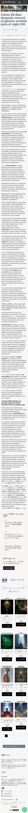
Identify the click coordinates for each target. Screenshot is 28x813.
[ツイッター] (14, 807)
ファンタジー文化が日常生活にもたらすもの (12, 780)
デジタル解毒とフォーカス (21, 651)
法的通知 (15, 802)
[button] (19, 2)
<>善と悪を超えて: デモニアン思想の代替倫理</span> (13, 523)
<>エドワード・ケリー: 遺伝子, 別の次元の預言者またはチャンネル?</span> (13, 535)
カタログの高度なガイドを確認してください (14, 508)
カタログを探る (9, 568)
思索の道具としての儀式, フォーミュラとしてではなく (14, 782)
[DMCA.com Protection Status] (14, 810)
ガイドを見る (7, 626)
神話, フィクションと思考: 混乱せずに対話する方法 (13, 779)
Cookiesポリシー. (14, 803)
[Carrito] (24, 2)
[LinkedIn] (16, 807)
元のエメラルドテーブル (7, 651)
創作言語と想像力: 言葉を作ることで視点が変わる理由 (14, 783)
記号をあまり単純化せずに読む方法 (10, 785)
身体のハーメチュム (21, 719)
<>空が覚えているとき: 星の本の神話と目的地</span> (13, 547)
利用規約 (7, 803)
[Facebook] (12, 807)
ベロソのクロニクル (21, 616)
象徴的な (7, 616)
